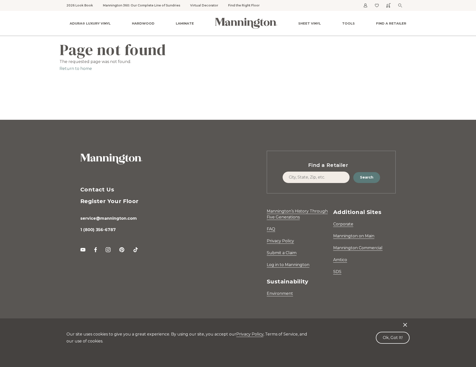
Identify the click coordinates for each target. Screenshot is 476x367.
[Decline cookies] (405, 322)
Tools (348, 23)
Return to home (76, 68)
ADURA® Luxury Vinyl (90, 23)
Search (366, 177)
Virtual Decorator (204, 5)
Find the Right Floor (244, 5)
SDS (337, 271)
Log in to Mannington (288, 264)
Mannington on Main (353, 236)
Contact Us (97, 189)
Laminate (185, 23)
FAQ (271, 229)
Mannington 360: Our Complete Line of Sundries (141, 5)
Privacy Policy (280, 241)
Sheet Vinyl (309, 23)
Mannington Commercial (358, 247)
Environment (280, 293)
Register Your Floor (109, 201)
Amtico (340, 259)
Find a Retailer (391, 23)
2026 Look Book (79, 5)
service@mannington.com (108, 218)
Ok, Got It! (393, 337)
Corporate (343, 224)
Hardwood (143, 23)
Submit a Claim (282, 252)
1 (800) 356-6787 (98, 229)
